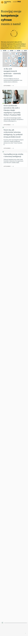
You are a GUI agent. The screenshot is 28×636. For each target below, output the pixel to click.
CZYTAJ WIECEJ (7, 85)
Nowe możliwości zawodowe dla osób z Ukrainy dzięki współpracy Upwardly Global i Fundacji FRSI (12, 110)
